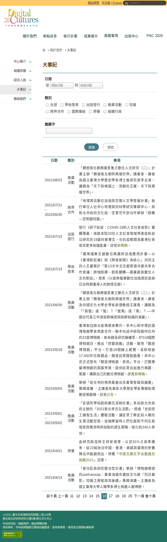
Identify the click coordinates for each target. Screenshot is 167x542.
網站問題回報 (39, 523)
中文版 (106, 3)
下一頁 (139, 496)
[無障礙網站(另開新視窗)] (12, 534)
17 (111, 496)
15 (98, 496)
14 (91, 496)
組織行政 (115, 111)
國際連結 (79, 111)
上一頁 (63, 496)
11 (71, 496)
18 (117, 496)
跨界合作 (57, 111)
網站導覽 (93, 3)
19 (124, 496)
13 (85, 496)
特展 (132, 105)
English (117, 3)
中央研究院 (9, 523)
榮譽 (96, 111)
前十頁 (52, 496)
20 (130, 496)
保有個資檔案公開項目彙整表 (33, 527)
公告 (110, 395)
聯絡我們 (23, 523)
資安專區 (8, 527)
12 (78, 496)
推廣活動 (115, 105)
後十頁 (150, 496)
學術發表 (72, 105)
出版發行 (93, 105)
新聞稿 (122, 245)
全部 (53, 105)
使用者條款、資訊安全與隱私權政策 (73, 527)
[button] (31, 36)
